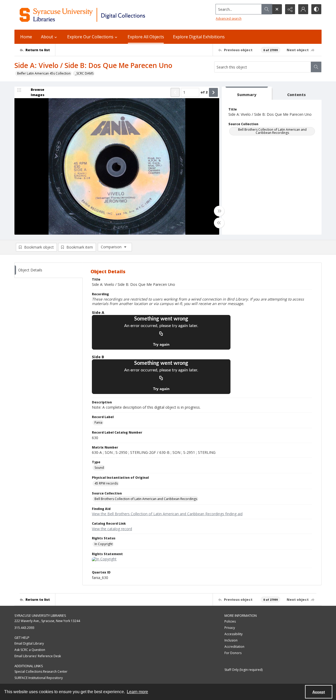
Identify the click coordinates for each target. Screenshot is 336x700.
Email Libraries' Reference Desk (37, 656)
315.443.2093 (24, 627)
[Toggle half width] (219, 223)
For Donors (233, 653)
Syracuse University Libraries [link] (40, 615)
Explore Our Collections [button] (90, 37)
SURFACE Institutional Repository (38, 678)
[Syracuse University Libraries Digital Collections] (98, 15)
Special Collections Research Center (40, 671)
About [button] (47, 37)
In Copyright (103, 544)
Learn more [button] (137, 692)
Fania (98, 422)
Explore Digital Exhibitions (199, 37)
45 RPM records (106, 483)
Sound (99, 467)
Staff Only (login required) (243, 669)
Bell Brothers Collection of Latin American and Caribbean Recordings (272, 131)
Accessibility (233, 634)
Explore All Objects (146, 37)
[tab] (247, 93)
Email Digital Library (29, 643)
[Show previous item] (175, 92)
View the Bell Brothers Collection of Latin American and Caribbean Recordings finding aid (167, 513)
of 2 (204, 92)
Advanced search (229, 18)
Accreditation (234, 646)
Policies (230, 621)
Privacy (229, 627)
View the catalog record (112, 528)
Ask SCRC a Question (29, 650)
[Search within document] (316, 67)
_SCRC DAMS (84, 73)
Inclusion (231, 640)
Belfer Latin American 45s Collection (44, 73)
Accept (318, 692)
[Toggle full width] (219, 211)
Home (26, 37)
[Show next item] (213, 92)
